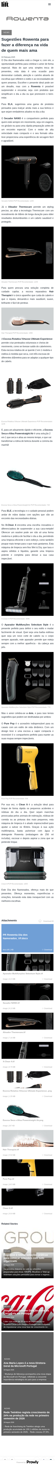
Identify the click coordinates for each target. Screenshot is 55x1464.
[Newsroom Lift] (5, 7)
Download (48, 950)
